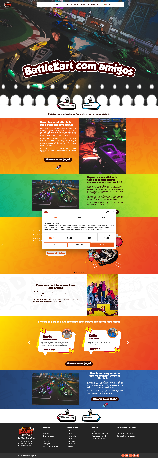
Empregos (46, 444)
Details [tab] (79, 217)
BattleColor (71, 433)
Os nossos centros (71, 4)
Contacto (46, 441)
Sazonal (70, 446)
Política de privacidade (125, 433)
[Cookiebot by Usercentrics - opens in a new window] (107, 212)
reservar (88, 106)
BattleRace (71, 431)
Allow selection (79, 244)
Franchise (46, 439)
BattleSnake (71, 436)
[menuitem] (107, 4)
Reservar (46, 433)
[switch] (69, 238)
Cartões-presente (66, 105)
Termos (119, 431)
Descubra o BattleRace (56, 253)
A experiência (55, 4)
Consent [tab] (54, 217)
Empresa (95, 431)
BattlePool (71, 444)
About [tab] (103, 217)
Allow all (102, 244)
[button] (2, 245)
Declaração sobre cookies (126, 436)
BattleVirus (71, 439)
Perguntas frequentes (50, 446)
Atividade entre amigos (100, 433)
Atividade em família (99, 436)
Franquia (94, 4)
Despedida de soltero (99, 439)
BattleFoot (71, 441)
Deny (55, 244)
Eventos (84, 4)
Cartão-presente (48, 436)
